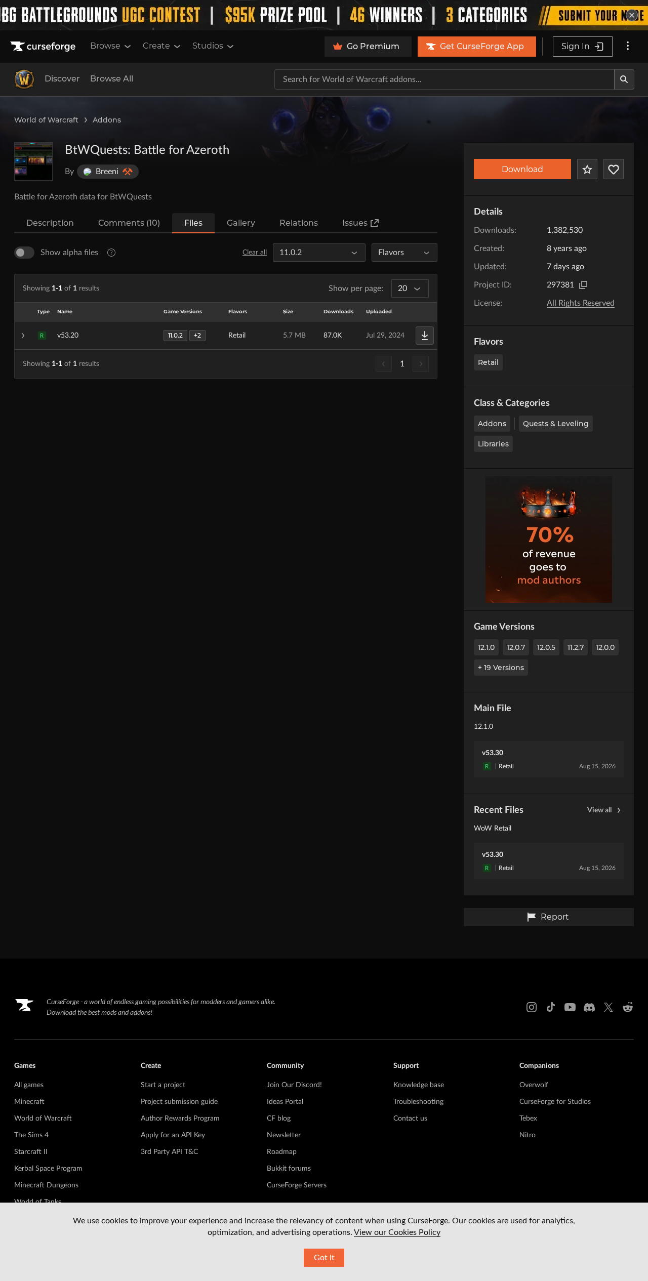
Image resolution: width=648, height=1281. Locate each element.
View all (599, 810)
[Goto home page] (44, 47)
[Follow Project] (613, 169)
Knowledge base (418, 1085)
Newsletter (284, 1135)
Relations (298, 223)
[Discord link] (589, 1007)
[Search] (624, 79)
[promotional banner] (324, 15)
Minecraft (29, 1101)
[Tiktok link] (551, 1007)
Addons (107, 120)
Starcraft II (31, 1151)
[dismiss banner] (632, 15)
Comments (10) (129, 223)
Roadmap (282, 1151)
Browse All (111, 79)
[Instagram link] (531, 1007)
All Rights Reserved (581, 303)
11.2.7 (576, 647)
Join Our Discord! (294, 1085)
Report (555, 917)
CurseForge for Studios (555, 1101)
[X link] (608, 1007)
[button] (226, 335)
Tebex (528, 1118)
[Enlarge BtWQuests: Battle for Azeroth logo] (33, 161)
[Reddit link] (628, 1007)
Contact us (410, 1118)
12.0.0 (605, 647)
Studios (207, 46)
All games (29, 1085)
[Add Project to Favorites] (587, 169)
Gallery (241, 223)
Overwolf (533, 1085)
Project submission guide (179, 1101)
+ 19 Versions (501, 667)
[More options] (628, 46)
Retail (488, 362)
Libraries (493, 443)
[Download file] (425, 335)
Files (193, 223)
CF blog (279, 1118)
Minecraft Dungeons (46, 1185)
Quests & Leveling (556, 423)
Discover (62, 79)
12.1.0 (486, 647)
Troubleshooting (418, 1101)
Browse (105, 46)
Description (50, 223)
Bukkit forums (289, 1168)
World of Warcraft (46, 120)
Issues (355, 223)
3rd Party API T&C (169, 1151)
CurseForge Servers (297, 1185)
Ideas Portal (285, 1101)
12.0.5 (546, 647)
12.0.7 (516, 647)
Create (156, 46)
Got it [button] (324, 1258)
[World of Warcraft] (24, 79)
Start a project (163, 1085)
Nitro (527, 1135)
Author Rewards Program (180, 1118)
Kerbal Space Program (48, 1168)
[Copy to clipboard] (583, 285)
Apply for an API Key (173, 1135)
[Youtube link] (570, 1007)
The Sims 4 (31, 1135)
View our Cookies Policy (397, 1232)
